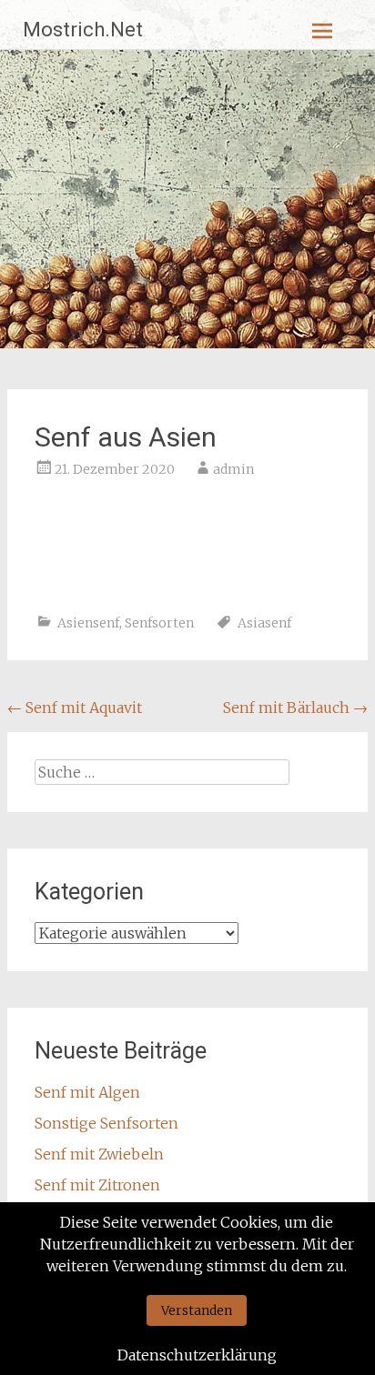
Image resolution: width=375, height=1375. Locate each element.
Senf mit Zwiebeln (99, 1154)
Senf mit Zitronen (97, 1185)
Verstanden (196, 1310)
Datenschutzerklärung (197, 1355)
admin (233, 469)
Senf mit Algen (87, 1092)
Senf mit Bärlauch (295, 707)
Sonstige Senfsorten (106, 1123)
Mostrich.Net (83, 29)
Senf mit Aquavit (74, 707)
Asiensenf (88, 623)
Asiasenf (264, 623)
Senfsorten (159, 623)
